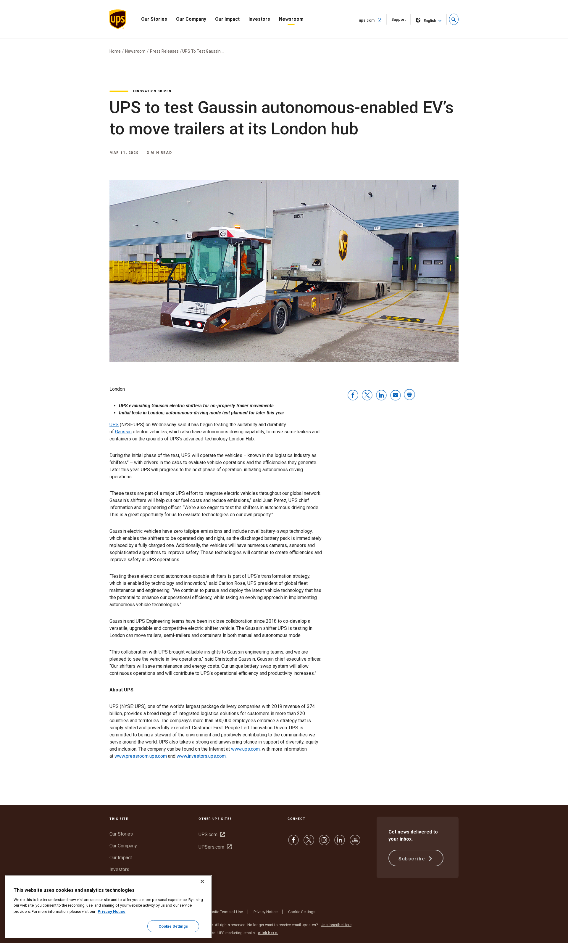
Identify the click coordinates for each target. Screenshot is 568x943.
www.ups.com (245, 749)
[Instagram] (324, 843)
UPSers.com (215, 847)
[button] (454, 19)
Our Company (191, 19)
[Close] (202, 881)
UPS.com (212, 834)
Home (115, 51)
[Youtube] (355, 843)
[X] (309, 843)
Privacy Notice (265, 912)
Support (401, 21)
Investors (259, 19)
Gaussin (123, 432)
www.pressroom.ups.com (140, 756)
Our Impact (227, 19)
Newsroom (291, 19)
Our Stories (154, 19)
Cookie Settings (301, 912)
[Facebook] (293, 843)
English (430, 20)
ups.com (373, 20)
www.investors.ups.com (201, 756)
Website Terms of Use (224, 912)
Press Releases (164, 51)
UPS (114, 424)
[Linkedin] (340, 843)
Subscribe (412, 859)
